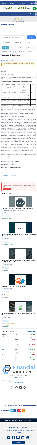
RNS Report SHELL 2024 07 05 (9, 175)
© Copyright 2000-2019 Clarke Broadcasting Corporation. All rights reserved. (18, 431)
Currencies (14, 51)
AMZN (3, 337)
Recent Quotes (6, 42)
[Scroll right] (36, 3)
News (4, 3)
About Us (7, 420)
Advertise (14, 420)
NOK (7, 244)
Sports (12, 3)
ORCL (3, 357)
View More (31, 331)
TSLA (3, 359)
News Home (4, 14)
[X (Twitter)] (12, 388)
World (29, 14)
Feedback (18, 443)
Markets (5, 47)
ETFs (21, 47)
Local (11, 14)
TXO (7, 218)
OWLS (7, 297)
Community (22, 3)
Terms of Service (13, 427)
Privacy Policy (28, 381)
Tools (27, 47)
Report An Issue (28, 420)
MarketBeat (6, 215)
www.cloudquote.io (18, 377)
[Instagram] (24, 388)
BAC (3, 344)
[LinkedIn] (20, 388)
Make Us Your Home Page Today (11, 405)
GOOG (3, 347)
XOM (10, 218)
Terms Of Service (18, 382)
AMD (3, 342)
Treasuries (28, 51)
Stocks (13, 47)
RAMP (7, 326)
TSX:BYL (10, 244)
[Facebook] (16, 388)
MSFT (3, 352)
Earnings (7, 294)
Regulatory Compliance (10, 323)
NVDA (3, 354)
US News (23, 14)
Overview (5, 51)
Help (20, 420)
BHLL (7, 270)
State (17, 14)
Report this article (7, 188)
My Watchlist (18, 42)
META (3, 349)
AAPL (3, 339)
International (22, 51)
